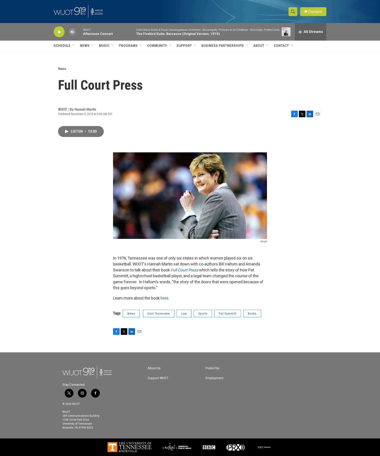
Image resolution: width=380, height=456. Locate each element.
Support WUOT (158, 378)
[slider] (79, 31)
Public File (212, 368)
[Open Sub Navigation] (74, 45)
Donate (315, 11)
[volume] (72, 32)
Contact (281, 45)
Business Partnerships (222, 45)
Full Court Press (185, 270)
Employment (214, 378)
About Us (154, 368)
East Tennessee (159, 313)
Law (184, 313)
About (258, 45)
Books (252, 313)
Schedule (62, 45)
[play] (59, 31)
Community (157, 45)
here (164, 298)
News (85, 45)
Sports (202, 313)
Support (184, 45)
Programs (128, 45)
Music (104, 45)
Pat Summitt (227, 313)
